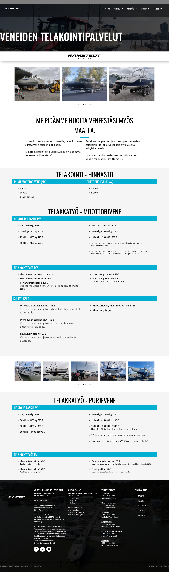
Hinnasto (145, 8)
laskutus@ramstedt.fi (109, 545)
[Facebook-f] (36, 549)
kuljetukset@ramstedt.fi (110, 526)
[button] (78, 104)
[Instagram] (42, 549)
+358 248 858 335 (108, 533)
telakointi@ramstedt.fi (110, 517)
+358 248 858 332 (108, 514)
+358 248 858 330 (108, 496)
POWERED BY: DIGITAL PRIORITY (159, 566)
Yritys (156, 8)
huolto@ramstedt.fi (109, 507)
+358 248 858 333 (108, 524)
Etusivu (107, 8)
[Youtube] (48, 549)
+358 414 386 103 (108, 543)
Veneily (117, 8)
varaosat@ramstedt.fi (110, 498)
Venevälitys (132, 8)
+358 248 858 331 (108, 505)
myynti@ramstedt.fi (109, 536)
